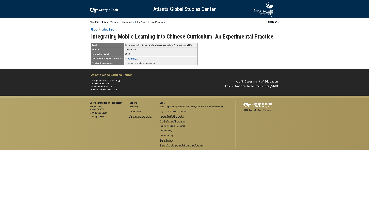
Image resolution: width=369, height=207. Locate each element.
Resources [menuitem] (127, 22)
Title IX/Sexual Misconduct (172, 121)
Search (272, 22)
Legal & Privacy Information (173, 111)
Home (94, 29)
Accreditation (166, 140)
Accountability (166, 135)
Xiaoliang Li (133, 58)
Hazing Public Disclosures (172, 126)
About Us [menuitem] (95, 22)
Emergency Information (140, 116)
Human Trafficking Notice (172, 116)
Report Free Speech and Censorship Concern (181, 145)
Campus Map (98, 117)
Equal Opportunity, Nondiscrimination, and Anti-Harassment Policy (191, 107)
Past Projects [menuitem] (157, 22)
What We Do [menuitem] (110, 22)
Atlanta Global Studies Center (184, 8)
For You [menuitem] (141, 22)
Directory (133, 107)
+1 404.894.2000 (99, 113)
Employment (135, 111)
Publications (108, 29)
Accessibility (166, 131)
